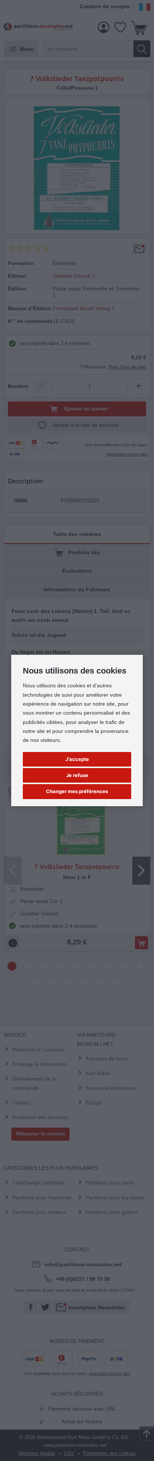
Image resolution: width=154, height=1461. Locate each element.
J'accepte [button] (77, 759)
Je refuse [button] (77, 775)
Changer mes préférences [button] (77, 791)
